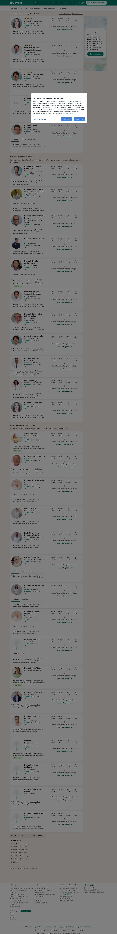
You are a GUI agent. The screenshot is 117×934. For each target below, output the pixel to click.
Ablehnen (66, 119)
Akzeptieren (79, 119)
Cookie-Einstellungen (39, 119)
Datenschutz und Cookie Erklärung (64, 114)
